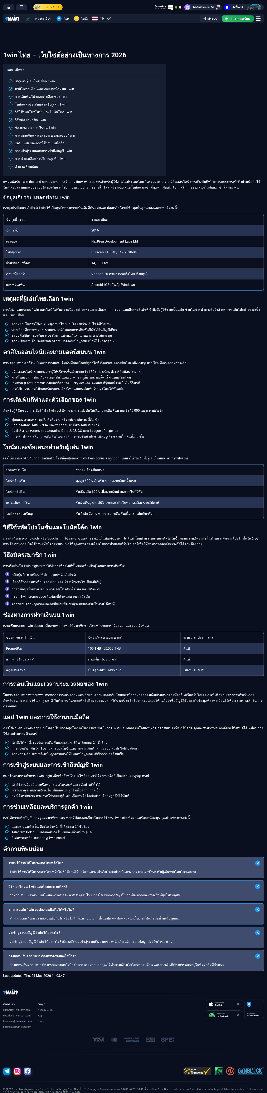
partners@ (9, 1026)
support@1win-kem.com (16, 1010)
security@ (8, 1015)
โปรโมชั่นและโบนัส (203, 7)
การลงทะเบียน (42, 18)
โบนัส (85, 18)
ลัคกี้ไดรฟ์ (237, 7)
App (66, 18)
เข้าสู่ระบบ (210, 18)
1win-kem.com (22, 1015)
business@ (9, 1021)
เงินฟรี (50, 7)
